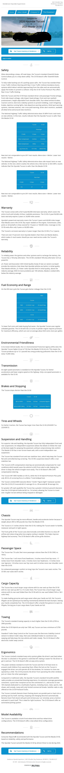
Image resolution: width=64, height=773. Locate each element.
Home (11, 12)
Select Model (22, 12)
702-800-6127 (59, 5)
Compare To (35, 12)
